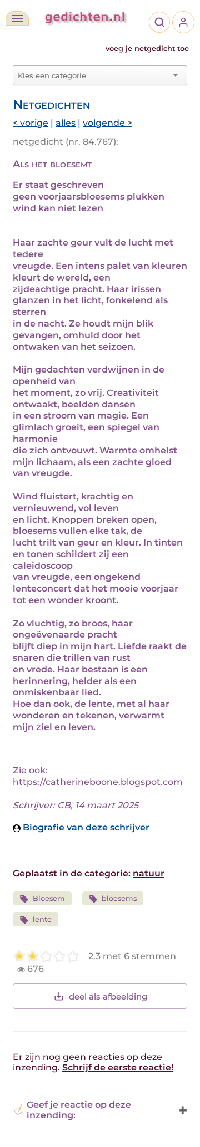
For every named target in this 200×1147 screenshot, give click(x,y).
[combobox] (93, 75)
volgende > (107, 123)
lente (42, 919)
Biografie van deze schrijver (85, 827)
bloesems (119, 898)
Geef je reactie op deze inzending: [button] (79, 1109)
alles (66, 123)
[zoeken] (159, 22)
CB (64, 805)
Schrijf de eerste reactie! (117, 1067)
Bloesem (49, 898)
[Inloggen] (183, 22)
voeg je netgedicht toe (147, 48)
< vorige (30, 123)
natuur (148, 873)
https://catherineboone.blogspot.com (98, 782)
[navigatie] (17, 18)
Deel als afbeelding (108, 996)
